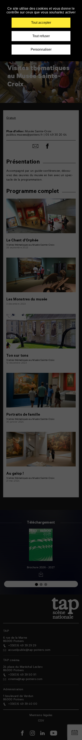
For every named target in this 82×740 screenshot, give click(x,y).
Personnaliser (41, 49)
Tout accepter (41, 22)
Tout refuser (41, 36)
